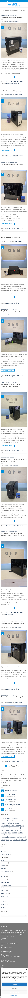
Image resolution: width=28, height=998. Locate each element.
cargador (3, 823)
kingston (7, 83)
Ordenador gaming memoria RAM (11, 17)
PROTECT (3, 879)
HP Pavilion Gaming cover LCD (12, 804)
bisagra (15, 820)
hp (23, 825)
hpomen (13, 827)
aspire (9, 818)
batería (11, 820)
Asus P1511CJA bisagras (11, 790)
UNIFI (2, 901)
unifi (11, 839)
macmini (3, 868)
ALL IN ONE (4, 849)
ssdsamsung (22, 837)
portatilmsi (16, 834)
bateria (16, 818)
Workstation (4, 907)
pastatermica (4, 832)
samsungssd (4, 837)
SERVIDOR (4, 890)
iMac (2, 860)
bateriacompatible (5, 820)
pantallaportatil (18, 830)
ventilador (15, 839)
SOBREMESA (4, 896)
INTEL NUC (4, 863)
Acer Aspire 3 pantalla (10, 808)
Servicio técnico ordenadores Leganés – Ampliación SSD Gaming (14, 460)
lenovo (22, 827)
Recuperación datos (6, 885)
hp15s (3, 827)
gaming (17, 825)
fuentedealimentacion (6, 825)
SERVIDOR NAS (5, 893)
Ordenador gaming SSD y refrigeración (13, 91)
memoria (11, 83)
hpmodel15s (7, 827)
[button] (26, 969)
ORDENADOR (8, 15)
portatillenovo (9, 834)
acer (6, 818)
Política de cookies (14, 995)
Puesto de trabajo (5, 882)
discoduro (17, 823)
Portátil (3, 876)
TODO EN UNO (5, 899)
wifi (19, 839)
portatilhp (3, 834)
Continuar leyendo (7, 76)
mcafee (3, 830)
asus (13, 818)
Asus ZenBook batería (10, 799)
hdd (21, 825)
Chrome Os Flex (5, 854)
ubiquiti (7, 839)
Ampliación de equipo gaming (10, 311)
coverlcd (12, 823)
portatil (9, 832)
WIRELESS (3, 904)
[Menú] (26, 4)
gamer (13, 825)
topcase (3, 839)
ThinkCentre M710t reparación (11, 237)
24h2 (3, 818)
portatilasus (20, 832)
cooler (8, 823)
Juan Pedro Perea (18, 21)
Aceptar (14, 984)
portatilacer (14, 832)
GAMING (3, 15)
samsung (15, 83)
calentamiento (21, 820)
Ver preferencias (14, 992)
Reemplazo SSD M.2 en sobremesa (12, 164)
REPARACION (14, 15)
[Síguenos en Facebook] (2, 939)
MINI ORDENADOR (6, 871)
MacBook (3, 865)
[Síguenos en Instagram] (5, 939)
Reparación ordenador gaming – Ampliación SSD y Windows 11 (11, 385)
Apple (2, 851)
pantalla (12, 830)
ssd (18, 83)
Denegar (14, 988)
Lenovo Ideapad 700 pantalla (12, 794)
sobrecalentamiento (12, 837)
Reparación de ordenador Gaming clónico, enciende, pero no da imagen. (13, 534)
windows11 (23, 839)
